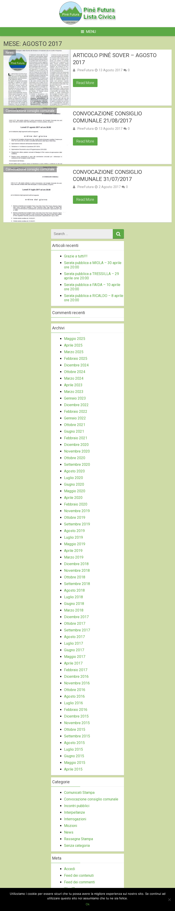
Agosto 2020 (74, 471)
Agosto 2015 (74, 743)
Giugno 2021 (74, 431)
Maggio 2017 (74, 656)
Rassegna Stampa (78, 839)
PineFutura (85, 70)
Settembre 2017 (77, 630)
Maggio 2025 (74, 338)
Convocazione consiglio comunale (30, 111)
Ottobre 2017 (74, 623)
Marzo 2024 (73, 378)
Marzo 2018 (73, 610)
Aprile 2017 (73, 663)
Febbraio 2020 (75, 504)
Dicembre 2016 (76, 676)
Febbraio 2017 (75, 670)
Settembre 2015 (77, 736)
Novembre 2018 (77, 570)
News (10, 52)
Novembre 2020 (77, 451)
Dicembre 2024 (76, 365)
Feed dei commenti (79, 882)
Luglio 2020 (73, 478)
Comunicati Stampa (79, 792)
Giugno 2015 (74, 756)
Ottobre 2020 (74, 458)
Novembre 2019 (77, 511)
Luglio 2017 (73, 643)
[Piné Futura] (87, 23)
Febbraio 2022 (75, 411)
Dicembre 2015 (76, 716)
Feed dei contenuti (79, 875)
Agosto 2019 (74, 531)
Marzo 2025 (73, 352)
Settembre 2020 (77, 464)
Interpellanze (74, 812)
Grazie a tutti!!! (76, 256)
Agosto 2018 (74, 590)
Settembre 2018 (77, 584)
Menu (91, 31)
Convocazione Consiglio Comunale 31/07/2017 (107, 175)
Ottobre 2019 (74, 517)
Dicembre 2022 (76, 405)
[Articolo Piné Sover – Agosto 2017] (37, 78)
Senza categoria (77, 845)
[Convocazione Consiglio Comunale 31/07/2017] (37, 194)
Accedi (69, 869)
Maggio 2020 (74, 491)
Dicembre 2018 (76, 564)
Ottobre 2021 (74, 425)
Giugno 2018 (74, 603)
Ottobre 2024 (74, 372)
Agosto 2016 (74, 696)
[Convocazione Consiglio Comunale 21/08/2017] (37, 136)
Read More (85, 83)
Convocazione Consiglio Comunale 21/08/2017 (107, 117)
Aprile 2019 (73, 550)
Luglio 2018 (73, 597)
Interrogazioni (75, 819)
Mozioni (70, 826)
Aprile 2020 (73, 497)
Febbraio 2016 (75, 709)
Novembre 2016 (77, 683)
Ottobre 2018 (74, 577)
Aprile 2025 (73, 345)
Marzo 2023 (73, 391)
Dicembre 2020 (76, 444)
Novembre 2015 (77, 723)
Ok (88, 904)
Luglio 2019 (73, 537)
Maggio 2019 (74, 544)
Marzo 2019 (73, 557)
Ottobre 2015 (74, 729)
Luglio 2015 (73, 749)
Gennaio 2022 (75, 418)
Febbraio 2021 (75, 438)
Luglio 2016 (73, 703)
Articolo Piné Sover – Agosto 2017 (115, 59)
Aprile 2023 (73, 385)
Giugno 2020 (74, 484)
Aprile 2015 (73, 769)
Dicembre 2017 (76, 617)
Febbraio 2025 (75, 358)
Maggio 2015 (74, 762)
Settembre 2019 (77, 524)
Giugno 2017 (74, 650)
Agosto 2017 (74, 637)
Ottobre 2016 (74, 690)
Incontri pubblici (76, 806)
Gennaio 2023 (75, 398)
